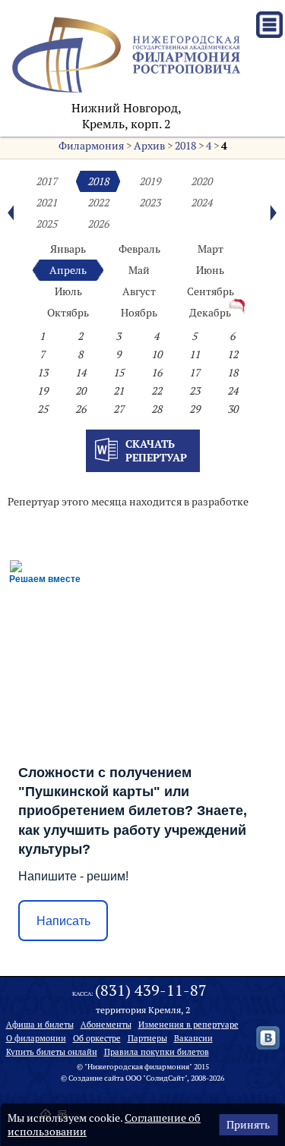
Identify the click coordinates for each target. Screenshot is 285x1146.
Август (139, 291)
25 (42, 409)
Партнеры (147, 1038)
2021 (46, 202)
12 (232, 354)
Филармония (91, 146)
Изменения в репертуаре (188, 1024)
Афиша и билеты (40, 1024)
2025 (46, 224)
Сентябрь (210, 291)
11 (194, 354)
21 (118, 391)
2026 (98, 224)
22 (156, 391)
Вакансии (193, 1038)
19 (42, 391)
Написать (63, 921)
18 (232, 372)
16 (156, 372)
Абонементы (106, 1024)
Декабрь (210, 313)
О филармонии (36, 1038)
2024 (201, 202)
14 (80, 372)
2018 (185, 146)
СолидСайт (165, 1078)
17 (194, 372)
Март (210, 249)
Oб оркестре (97, 1038)
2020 (201, 181)
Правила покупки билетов (156, 1052)
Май (139, 270)
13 (42, 372)
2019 (149, 181)
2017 (46, 181)
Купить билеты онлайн (51, 1052)
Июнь (210, 270)
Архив (149, 146)
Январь (68, 249)
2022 (98, 202)
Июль (68, 291)
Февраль (139, 249)
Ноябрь (139, 313)
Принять (248, 1125)
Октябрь (68, 313)
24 (232, 391)
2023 (149, 202)
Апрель (68, 270)
